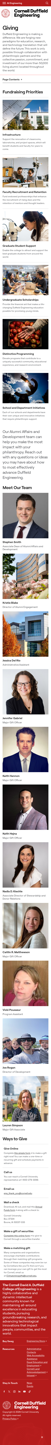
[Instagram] (14, 1391)
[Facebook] (4, 1391)
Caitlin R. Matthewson (16, 952)
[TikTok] (29, 1391)
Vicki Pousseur (12, 1010)
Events (30, 1386)
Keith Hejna (10, 833)
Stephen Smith (12, 542)
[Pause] (42, 1437)
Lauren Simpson (13, 1125)
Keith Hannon (11, 776)
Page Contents (11, 79)
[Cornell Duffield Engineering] (30, 1405)
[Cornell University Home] (7, 1405)
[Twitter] (9, 1391)
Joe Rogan (9, 1067)
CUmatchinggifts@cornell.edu (21, 1275)
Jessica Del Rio (11, 660)
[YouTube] (24, 1391)
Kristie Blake (10, 602)
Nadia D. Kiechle (12, 891)
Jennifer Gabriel (12, 718)
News (29, 1382)
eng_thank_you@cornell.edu (18, 1193)
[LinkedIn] (19, 1391)
